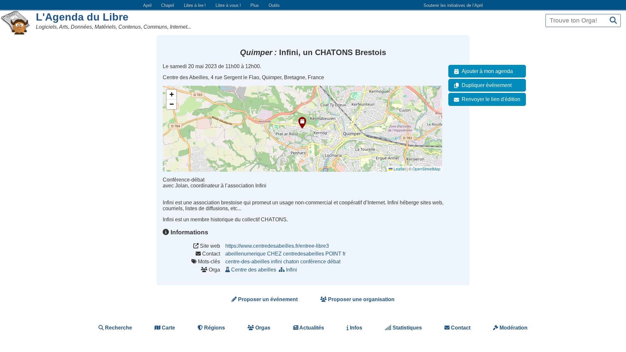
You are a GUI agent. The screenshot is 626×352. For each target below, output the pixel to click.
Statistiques (406, 327)
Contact (460, 327)
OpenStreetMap (426, 168)
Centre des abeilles (253, 269)
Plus (254, 5)
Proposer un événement (267, 299)
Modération (513, 327)
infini (276, 261)
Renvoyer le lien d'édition (491, 99)
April (147, 5)
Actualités (311, 327)
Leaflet (399, 168)
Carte (167, 327)
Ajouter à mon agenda (487, 71)
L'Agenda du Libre (82, 17)
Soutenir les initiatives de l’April (453, 5)
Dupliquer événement (487, 85)
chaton (291, 261)
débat (333, 261)
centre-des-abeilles (247, 261)
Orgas (262, 327)
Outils (274, 5)
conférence (313, 261)
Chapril (167, 5)
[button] (302, 122)
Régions (214, 327)
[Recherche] (613, 20)
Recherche (118, 327)
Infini (291, 269)
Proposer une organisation (361, 299)
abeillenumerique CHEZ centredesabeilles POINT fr (285, 254)
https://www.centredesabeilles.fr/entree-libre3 (277, 246)
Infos (355, 327)
